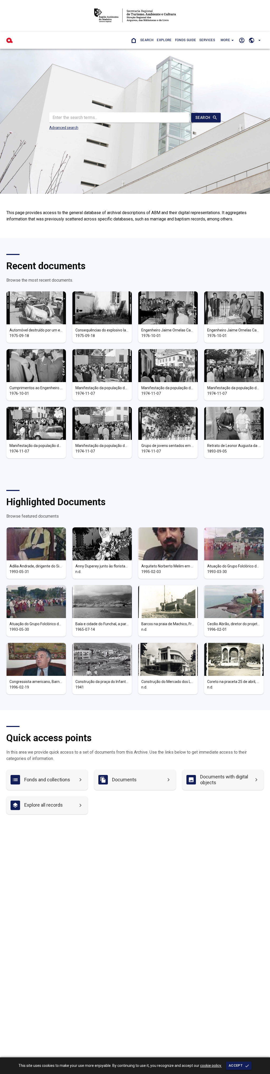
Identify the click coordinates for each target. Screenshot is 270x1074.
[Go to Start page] (133, 40)
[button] (227, 40)
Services (207, 40)
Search (146, 40)
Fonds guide (185, 40)
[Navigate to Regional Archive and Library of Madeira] (135, 15)
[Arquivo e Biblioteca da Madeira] (9, 40)
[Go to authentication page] (242, 40)
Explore (164, 40)
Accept (236, 1065)
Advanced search (63, 128)
